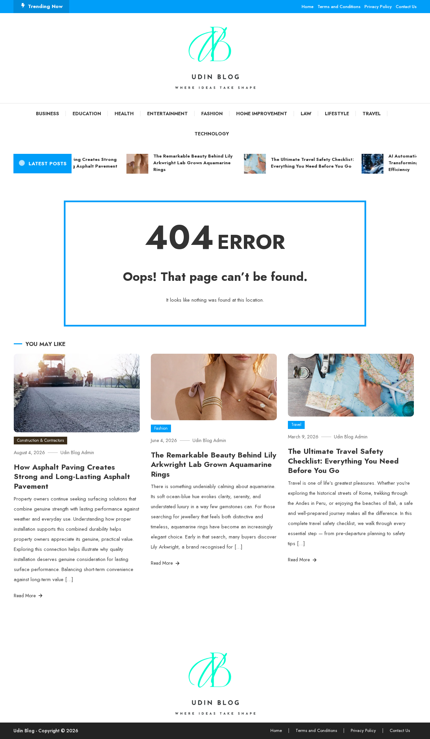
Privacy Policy (378, 6)
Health (124, 113)
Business (47, 113)
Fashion (212, 113)
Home (307, 6)
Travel (371, 113)
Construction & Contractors (40, 440)
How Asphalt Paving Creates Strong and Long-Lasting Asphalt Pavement (72, 476)
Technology (212, 133)
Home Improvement (261, 113)
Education (87, 113)
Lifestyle (337, 113)
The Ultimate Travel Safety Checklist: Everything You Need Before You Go (306, 162)
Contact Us (406, 6)
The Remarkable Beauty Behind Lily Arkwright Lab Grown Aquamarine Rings (187, 163)
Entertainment (167, 113)
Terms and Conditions (338, 6)
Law (306, 113)
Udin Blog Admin (77, 452)
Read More (25, 595)
